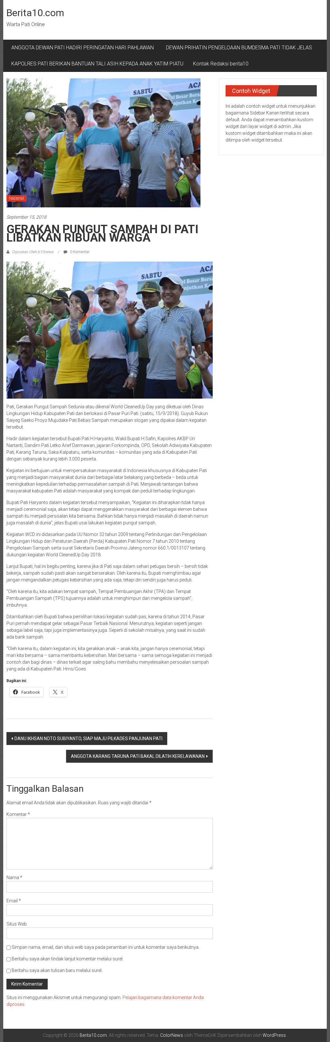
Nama (14, 877)
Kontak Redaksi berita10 (220, 64)
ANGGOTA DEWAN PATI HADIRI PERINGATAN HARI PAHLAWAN (83, 48)
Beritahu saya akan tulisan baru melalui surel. (57, 970)
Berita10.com (35, 12)
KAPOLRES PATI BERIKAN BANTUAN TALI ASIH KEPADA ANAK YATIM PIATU (97, 64)
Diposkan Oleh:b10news (32, 252)
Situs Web (16, 924)
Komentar (18, 814)
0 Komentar (79, 252)
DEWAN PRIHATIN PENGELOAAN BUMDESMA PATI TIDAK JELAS (239, 48)
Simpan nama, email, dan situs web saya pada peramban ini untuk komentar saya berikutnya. (105, 947)
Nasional (16, 198)
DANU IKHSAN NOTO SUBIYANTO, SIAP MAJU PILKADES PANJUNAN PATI (88, 738)
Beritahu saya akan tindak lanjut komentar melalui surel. (67, 958)
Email (13, 900)
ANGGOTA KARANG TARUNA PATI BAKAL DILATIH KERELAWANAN (138, 756)
